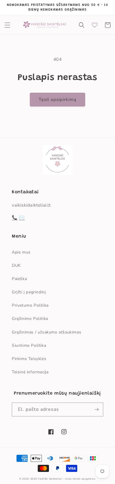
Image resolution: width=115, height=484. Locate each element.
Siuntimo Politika (29, 345)
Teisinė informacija (30, 372)
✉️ (22, 217)
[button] (7, 25)
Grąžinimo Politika (30, 318)
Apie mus (21, 252)
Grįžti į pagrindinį (29, 292)
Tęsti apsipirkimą (57, 99)
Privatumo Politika (30, 305)
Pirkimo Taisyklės (29, 359)
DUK (16, 265)
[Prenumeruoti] (96, 409)
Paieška (19, 279)
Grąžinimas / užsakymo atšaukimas (46, 332)
